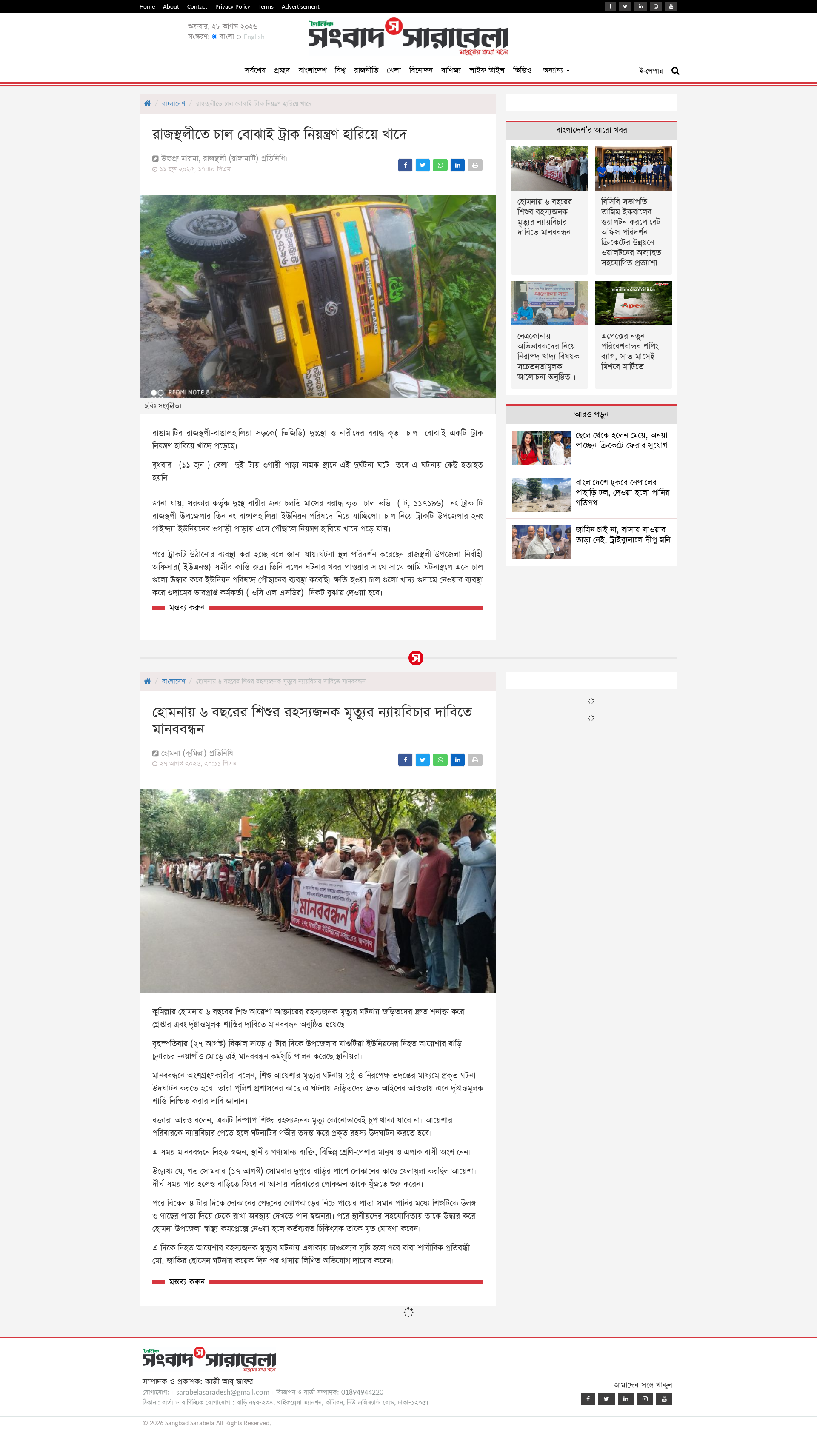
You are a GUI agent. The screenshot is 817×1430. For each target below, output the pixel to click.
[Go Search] (675, 71)
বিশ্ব (340, 70)
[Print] (475, 165)
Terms (266, 6)
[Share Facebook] (405, 165)
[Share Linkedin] (457, 165)
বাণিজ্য (451, 70)
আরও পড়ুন (591, 414)
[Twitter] (625, 6)
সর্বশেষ (255, 70)
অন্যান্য (554, 70)
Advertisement (301, 6)
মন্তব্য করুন (187, 608)
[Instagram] (656, 6)
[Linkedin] (640, 6)
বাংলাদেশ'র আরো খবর (591, 130)
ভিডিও (522, 70)
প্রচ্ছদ (282, 70)
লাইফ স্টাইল (487, 70)
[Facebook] (610, 6)
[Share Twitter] (422, 165)
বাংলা (225, 37)
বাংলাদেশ (312, 70)
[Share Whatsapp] (440, 165)
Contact (197, 6)
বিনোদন (421, 70)
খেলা (394, 70)
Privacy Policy (232, 6)
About (171, 6)
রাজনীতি (366, 70)
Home (147, 6)
